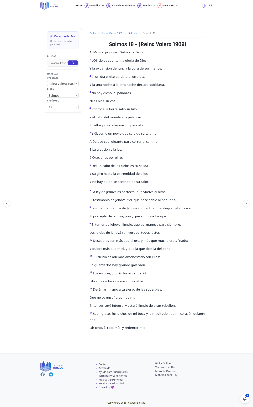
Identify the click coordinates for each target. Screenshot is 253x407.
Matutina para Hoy (166, 374)
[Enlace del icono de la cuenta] (204, 6)
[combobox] (62, 83)
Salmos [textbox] (54, 95)
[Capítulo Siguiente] (246, 203)
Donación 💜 (106, 387)
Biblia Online (163, 363)
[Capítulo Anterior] (6, 203)
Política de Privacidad (111, 383)
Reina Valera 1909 (112, 33)
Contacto (104, 364)
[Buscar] (73, 62)
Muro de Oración (165, 371)
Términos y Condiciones (113, 375)
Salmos (132, 33)
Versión (52, 78)
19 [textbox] (50, 107)
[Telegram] (51, 374)
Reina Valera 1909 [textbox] (62, 84)
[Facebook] (42, 374)
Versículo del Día (165, 367)
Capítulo (53, 100)
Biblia (92, 33)
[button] (102, 5)
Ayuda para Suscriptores (113, 372)
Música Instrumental (111, 379)
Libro (51, 88)
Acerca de (104, 368)
